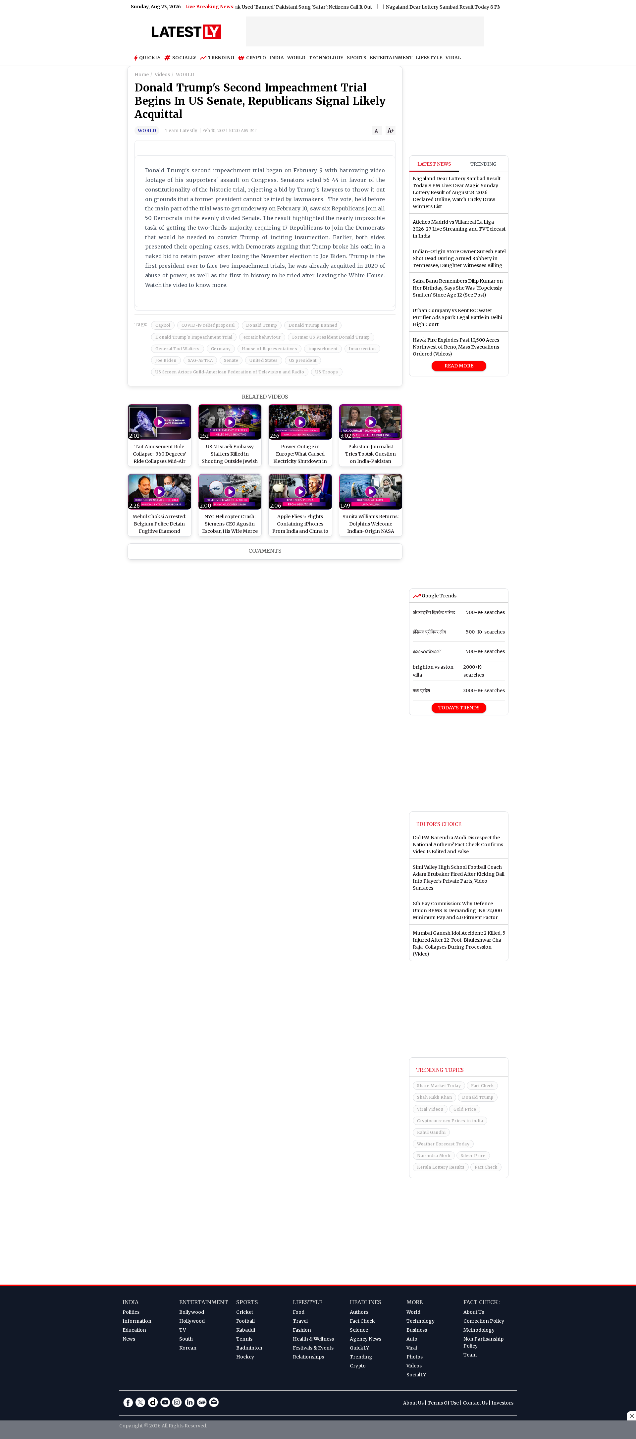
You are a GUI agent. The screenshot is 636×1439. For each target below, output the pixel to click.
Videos (414, 1366)
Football (245, 1321)
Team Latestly (181, 131)
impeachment (323, 348)
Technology (420, 1321)
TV (182, 1330)
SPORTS (356, 58)
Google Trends (438, 596)
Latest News (434, 164)
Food (298, 1312)
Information (137, 1321)
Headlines (365, 1302)
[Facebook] (128, 1402)
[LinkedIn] (189, 1402)
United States (263, 360)
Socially (184, 58)
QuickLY (359, 1348)
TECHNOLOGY (326, 58)
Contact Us (475, 1403)
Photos (414, 1357)
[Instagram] (177, 1402)
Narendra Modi (433, 1155)
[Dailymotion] (153, 1402)
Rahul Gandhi (431, 1132)
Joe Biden (166, 360)
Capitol (162, 325)
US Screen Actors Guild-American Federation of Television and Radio (229, 371)
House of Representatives (269, 348)
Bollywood (191, 1312)
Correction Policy (483, 1321)
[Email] (214, 1402)
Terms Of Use (443, 1403)
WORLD (296, 58)
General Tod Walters (177, 348)
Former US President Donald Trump (331, 337)
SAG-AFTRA (200, 360)
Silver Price (473, 1155)
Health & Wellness (313, 1339)
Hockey (245, 1357)
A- (377, 131)
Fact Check (482, 1085)
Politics (131, 1312)
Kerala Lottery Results (440, 1167)
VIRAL (453, 58)
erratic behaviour (262, 337)
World (413, 1312)
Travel (300, 1321)
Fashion (302, 1330)
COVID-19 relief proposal (208, 325)
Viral (411, 1348)
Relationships (308, 1357)
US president (303, 360)
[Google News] (202, 1402)
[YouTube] (165, 1402)
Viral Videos (430, 1109)
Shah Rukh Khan (434, 1097)
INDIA (276, 58)
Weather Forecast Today (443, 1143)
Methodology (479, 1330)
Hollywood (192, 1321)
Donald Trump (261, 325)
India (130, 1302)
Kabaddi (245, 1330)
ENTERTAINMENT (391, 58)
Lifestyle (307, 1302)
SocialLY (416, 1375)
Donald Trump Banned (313, 325)
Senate (231, 360)
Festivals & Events (313, 1348)
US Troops (326, 371)
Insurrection (362, 348)
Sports (247, 1302)
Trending (221, 58)
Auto (411, 1339)
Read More (459, 366)
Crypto (256, 58)
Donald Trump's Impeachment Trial (193, 337)
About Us (473, 1312)
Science (359, 1330)
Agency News (365, 1339)
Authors (359, 1312)
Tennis (244, 1339)
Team (470, 1355)
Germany (221, 348)
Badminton (249, 1348)
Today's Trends (459, 708)
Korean (187, 1348)
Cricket (244, 1312)
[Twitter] (140, 1402)
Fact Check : (482, 1302)
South (186, 1339)
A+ (391, 130)
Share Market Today (439, 1085)
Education (134, 1330)
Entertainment (203, 1302)
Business (416, 1330)
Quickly (150, 58)
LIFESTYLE (429, 58)
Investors (502, 1403)
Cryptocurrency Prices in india (450, 1120)
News (129, 1339)
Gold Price (464, 1109)
